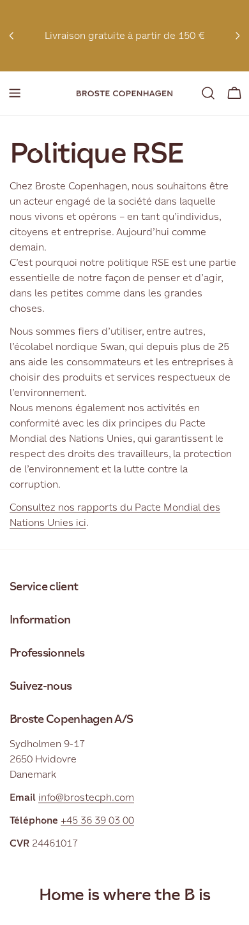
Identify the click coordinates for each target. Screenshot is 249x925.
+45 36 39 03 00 (97, 820)
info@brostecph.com (86, 797)
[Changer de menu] (14, 93)
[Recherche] (208, 93)
